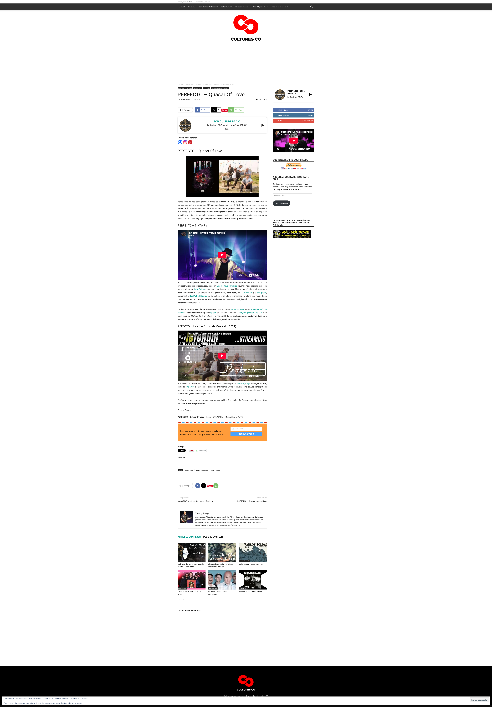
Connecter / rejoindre (203, 2)
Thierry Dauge (185, 100)
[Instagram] (185, 142)
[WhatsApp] (215, 485)
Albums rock (207, 85)
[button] (311, 7)
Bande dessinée (244, 561)
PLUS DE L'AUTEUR (213, 537)
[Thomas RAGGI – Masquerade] (253, 580)
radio (227, 129)
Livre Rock (206, 88)
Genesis (240, 383)
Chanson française (242, 7)
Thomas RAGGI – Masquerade (250, 592)
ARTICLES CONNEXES (189, 537)
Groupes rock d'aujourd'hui (220, 88)
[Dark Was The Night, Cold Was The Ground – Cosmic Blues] (192, 552)
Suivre (310, 115)
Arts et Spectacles (259, 7)
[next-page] (183, 599)
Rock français (215, 470)
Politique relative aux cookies (71, 703)
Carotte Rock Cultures (207, 7)
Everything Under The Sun (250, 312)
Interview (191, 7)
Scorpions (261, 292)
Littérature (225, 7)
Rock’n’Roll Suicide (198, 296)
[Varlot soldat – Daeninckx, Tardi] (253, 552)
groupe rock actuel (202, 470)
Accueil (182, 7)
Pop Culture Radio (279, 7)
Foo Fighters (200, 289)
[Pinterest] (190, 142)
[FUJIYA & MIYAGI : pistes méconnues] (222, 580)
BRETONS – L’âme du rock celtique (252, 501)
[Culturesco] (246, 26)
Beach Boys (222, 286)
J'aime (310, 110)
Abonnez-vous (282, 203)
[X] (203, 485)
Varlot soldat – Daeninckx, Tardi (251, 564)
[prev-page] (179, 599)
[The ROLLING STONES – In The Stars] (192, 580)
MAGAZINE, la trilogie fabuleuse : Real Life (195, 501)
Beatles (233, 286)
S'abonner (308, 121)
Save (225, 110)
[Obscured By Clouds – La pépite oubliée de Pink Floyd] (222, 552)
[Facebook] (180, 142)
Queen (213, 312)
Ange (247, 383)
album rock (189, 470)
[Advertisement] (246, 61)
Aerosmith (247, 292)
